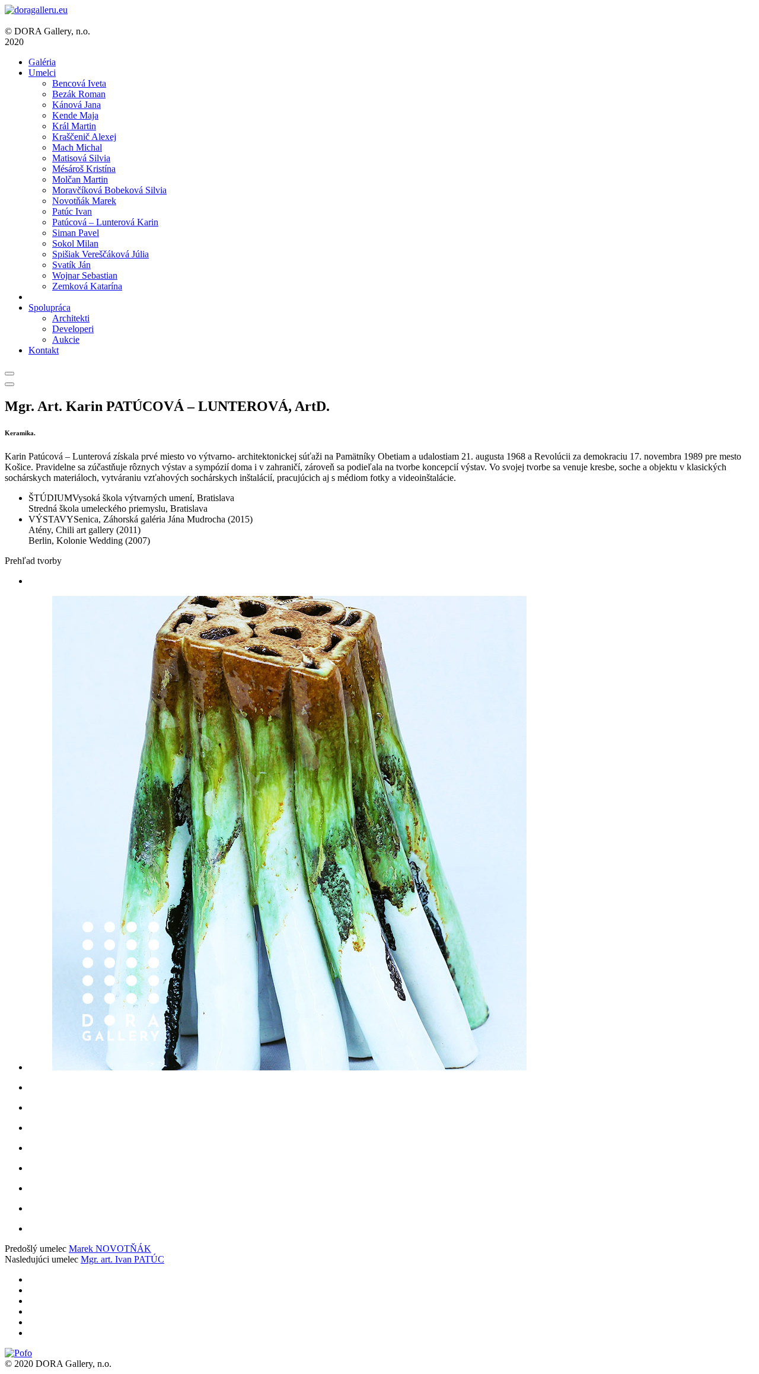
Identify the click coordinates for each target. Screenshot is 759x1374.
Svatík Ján (71, 265)
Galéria (42, 62)
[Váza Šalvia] (391, 1228)
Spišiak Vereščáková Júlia (100, 254)
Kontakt (43, 350)
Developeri (73, 329)
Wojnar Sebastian (84, 275)
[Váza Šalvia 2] (391, 1087)
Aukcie (65, 339)
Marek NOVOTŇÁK (110, 1249)
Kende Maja (75, 115)
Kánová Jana (76, 105)
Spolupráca (49, 307)
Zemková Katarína (87, 286)
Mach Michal (77, 147)
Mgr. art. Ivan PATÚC (122, 1259)
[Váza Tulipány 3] (391, 1188)
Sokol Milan (75, 243)
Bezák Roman (79, 94)
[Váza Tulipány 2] (391, 1168)
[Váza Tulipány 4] (391, 1208)
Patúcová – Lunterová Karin (105, 222)
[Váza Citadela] (391, 834)
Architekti (71, 318)
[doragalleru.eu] (36, 10)
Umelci (42, 73)
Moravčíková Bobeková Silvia (109, 190)
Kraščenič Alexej (84, 137)
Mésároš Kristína (84, 169)
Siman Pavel (75, 233)
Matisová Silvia (81, 158)
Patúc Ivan (72, 211)
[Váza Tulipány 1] (391, 1148)
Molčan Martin (80, 179)
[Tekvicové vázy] (391, 1107)
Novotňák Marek (84, 201)
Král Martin (74, 126)
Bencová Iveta (79, 83)
